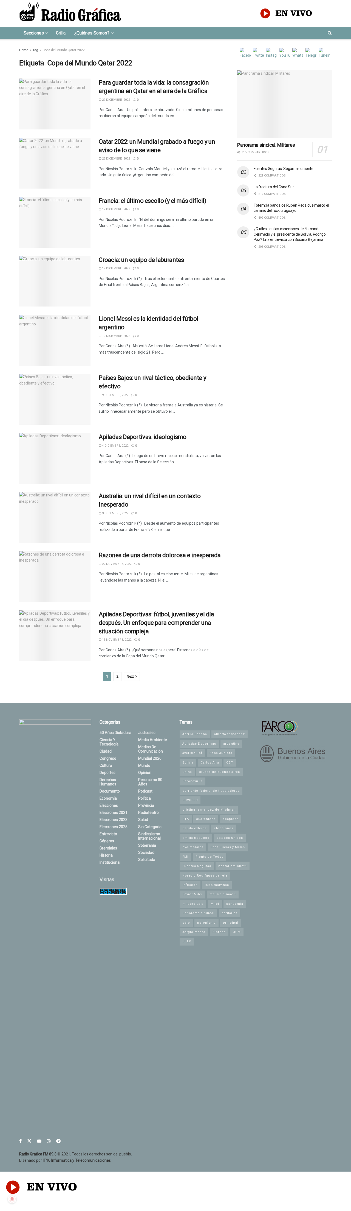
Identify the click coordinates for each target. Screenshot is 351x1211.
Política (144, 798)
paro (186, 922)
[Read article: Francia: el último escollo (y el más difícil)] (54, 222)
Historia (106, 855)
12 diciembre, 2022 (115, 268)
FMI (185, 857)
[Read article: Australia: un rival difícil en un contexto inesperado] (54, 517)
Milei (215, 904)
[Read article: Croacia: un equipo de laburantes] (54, 281)
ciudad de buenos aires (219, 772)
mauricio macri (223, 894)
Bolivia (188, 762)
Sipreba (219, 932)
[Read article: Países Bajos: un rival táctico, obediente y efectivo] (54, 399)
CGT (229, 762)
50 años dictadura (115, 732)
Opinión (144, 772)
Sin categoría (150, 827)
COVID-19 (190, 800)
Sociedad (146, 852)
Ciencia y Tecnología (109, 742)
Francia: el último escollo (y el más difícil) (152, 200)
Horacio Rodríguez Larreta (204, 875)
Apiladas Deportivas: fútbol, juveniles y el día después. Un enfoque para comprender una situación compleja (156, 623)
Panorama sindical (198, 913)
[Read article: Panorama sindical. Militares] (284, 104)
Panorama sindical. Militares (266, 145)
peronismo (206, 922)
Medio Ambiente (152, 740)
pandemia (234, 904)
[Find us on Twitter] (29, 1141)
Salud (143, 819)
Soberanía (147, 845)
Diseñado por (65, 1160)
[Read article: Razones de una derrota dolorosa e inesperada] (54, 576)
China (187, 772)
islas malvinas (217, 885)
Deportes (107, 772)
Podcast (145, 791)
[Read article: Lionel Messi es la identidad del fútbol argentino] (54, 340)
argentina (231, 743)
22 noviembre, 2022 (116, 564)
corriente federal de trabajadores (211, 791)
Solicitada (146, 859)
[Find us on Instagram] (49, 1141)
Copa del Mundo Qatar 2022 (64, 50)
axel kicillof (192, 753)
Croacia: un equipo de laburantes (141, 259)
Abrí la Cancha (194, 734)
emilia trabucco (196, 838)
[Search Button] (330, 33)
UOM (237, 932)
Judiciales (146, 732)
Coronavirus (192, 781)
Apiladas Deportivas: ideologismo (142, 436)
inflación (190, 885)
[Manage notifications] (12, 1199)
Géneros (107, 841)
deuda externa (194, 828)
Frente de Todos (209, 857)
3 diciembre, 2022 (114, 513)
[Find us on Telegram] (58, 1141)
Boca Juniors (221, 753)
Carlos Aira (210, 762)
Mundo (144, 765)
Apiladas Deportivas (199, 743)
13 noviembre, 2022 (116, 639)
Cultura (106, 765)
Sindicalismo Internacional (149, 836)
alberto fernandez (229, 734)
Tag (35, 50)
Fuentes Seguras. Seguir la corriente (283, 168)
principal (230, 922)
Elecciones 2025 (114, 827)
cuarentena (206, 819)
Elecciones (109, 805)
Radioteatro (148, 812)
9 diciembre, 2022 (114, 395)
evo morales (192, 847)
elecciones (223, 828)
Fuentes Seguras (196, 866)
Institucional (110, 862)
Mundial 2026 (150, 758)
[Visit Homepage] (70, 13)
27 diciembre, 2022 (115, 100)
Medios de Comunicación (150, 749)
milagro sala (192, 904)
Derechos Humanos (108, 782)
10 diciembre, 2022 (115, 336)
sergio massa (193, 932)
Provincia (146, 805)
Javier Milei (192, 894)
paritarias (229, 913)
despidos (231, 819)
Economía (108, 798)
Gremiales (108, 848)
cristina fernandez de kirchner (208, 809)
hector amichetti (232, 866)
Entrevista (108, 834)
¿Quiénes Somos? (91, 33)
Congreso (108, 758)
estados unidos (230, 838)
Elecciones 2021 (114, 812)
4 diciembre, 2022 (114, 445)
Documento (110, 791)
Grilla (61, 33)
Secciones (34, 33)
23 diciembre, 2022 (115, 158)
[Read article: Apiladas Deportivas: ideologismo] (54, 458)
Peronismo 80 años (150, 782)
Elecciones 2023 (114, 819)
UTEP (186, 941)
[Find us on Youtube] (39, 1141)
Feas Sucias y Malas (228, 847)
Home (23, 50)
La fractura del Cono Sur (274, 187)
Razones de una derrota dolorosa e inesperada (160, 555)
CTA (185, 819)
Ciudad (106, 751)
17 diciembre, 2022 (115, 209)
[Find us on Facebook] (20, 1141)
